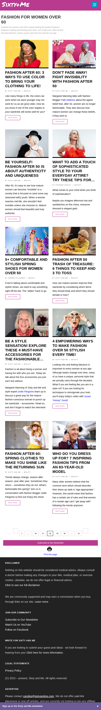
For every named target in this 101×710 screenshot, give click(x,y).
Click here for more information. (45, 652)
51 (79, 533)
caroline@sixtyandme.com (38, 696)
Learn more (41, 601)
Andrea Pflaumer (16, 278)
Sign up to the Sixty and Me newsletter (22, 706)
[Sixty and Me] (40, 4)
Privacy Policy (13, 670)
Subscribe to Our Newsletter (50, 543)
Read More (12, 117)
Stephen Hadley (63, 185)
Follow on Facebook (16, 629)
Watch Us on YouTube (18, 624)
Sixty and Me (14, 91)
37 (43, 533)
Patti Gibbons (68, 100)
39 (57, 533)
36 (36, 533)
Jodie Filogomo (26, 391)
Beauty (27, 91)
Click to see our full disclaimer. (23, 585)
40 (64, 533)
